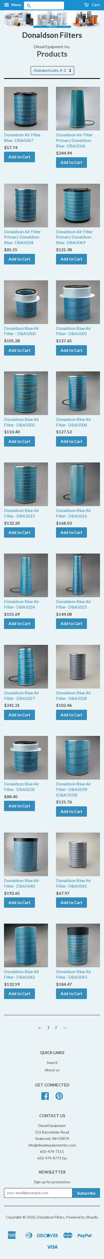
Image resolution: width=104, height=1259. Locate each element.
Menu (15, 4)
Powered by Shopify (82, 1217)
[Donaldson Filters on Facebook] (45, 1098)
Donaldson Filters (52, 34)
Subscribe (86, 1193)
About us (52, 1070)
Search (52, 1062)
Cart (95, 4)
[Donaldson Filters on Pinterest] (59, 1098)
